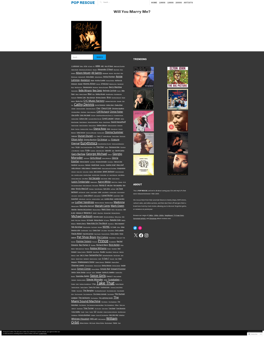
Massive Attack (97, 209)
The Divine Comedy (99, 294)
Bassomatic (74, 91)
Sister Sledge (81, 272)
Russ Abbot (109, 252)
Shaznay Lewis (77, 265)
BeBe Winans (85, 90)
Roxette (89, 252)
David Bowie (106, 122)
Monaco (83, 220)
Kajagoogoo (93, 182)
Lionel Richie (107, 195)
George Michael (96, 154)
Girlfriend (86, 158)
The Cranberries (87, 294)
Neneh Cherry (81, 223)
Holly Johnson (76, 168)
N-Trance (106, 220)
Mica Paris (100, 213)
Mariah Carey (102, 205)
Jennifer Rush (95, 175)
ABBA (97, 66)
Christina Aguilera (118, 108)
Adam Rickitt (74, 69)
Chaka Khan (119, 105)
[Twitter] (135, 228)
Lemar (88, 192)
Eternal (75, 143)
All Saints (96, 72)
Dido (108, 129)
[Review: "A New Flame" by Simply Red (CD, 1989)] (143, 121)
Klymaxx (91, 189)
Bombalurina (118, 94)
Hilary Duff (120, 165)
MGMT (95, 213)
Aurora (98, 84)
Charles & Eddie (80, 108)
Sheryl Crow (97, 265)
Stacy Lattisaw (117, 276)
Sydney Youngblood (85, 284)
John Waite (85, 178)
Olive (118, 227)
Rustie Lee (115, 252)
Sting (105, 280)
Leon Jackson (121, 192)
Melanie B (79, 213)
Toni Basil (112, 308)
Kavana (120, 182)
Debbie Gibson (102, 125)
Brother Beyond (116, 97)
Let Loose (74, 195)
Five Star (100, 147)
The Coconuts (78, 294)
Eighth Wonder (107, 136)
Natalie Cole (115, 220)
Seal (116, 259)
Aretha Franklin (100, 80)
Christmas (153, 218)
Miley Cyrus (118, 217)
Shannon (108, 262)
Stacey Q (110, 276)
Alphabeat (105, 73)
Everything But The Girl (104, 144)
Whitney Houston (80, 318)
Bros (109, 97)
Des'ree (77, 129)
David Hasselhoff (118, 122)
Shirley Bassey (106, 265)
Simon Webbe (95, 269)
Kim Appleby (117, 185)
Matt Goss (106, 209)
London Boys (108, 199)
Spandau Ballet (82, 276)
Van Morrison (122, 312)
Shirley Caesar (116, 265)
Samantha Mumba (108, 255)
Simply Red (105, 269)
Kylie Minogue (99, 189)
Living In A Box (96, 199)
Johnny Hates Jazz (76, 178)
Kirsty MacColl (82, 188)
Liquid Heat (116, 195)
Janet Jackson (108, 171)
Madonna (119, 202)
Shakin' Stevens (99, 262)
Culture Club (83, 119)
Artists (188, 2)
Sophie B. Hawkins (108, 272)
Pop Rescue (83, 2)
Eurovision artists (139, 218)
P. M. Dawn (104, 230)
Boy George (91, 97)
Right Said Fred (80, 248)
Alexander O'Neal (105, 69)
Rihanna (87, 248)
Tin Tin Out (98, 308)
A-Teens (90, 66)
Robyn (109, 248)
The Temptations (109, 305)
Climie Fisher (116, 111)
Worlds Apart (108, 323)
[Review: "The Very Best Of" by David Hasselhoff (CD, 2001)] (143, 77)
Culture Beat (74, 119)
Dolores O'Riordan (91, 132)
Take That (105, 283)
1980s (162, 2)
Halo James (81, 165)
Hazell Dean (95, 165)
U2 (95, 311)
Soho (93, 272)
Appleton (85, 80)
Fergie (77, 147)
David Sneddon (83, 125)
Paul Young (97, 234)
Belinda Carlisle (109, 90)
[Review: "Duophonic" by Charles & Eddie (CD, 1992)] (143, 143)
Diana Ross (100, 128)
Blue (90, 94)
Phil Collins (102, 237)
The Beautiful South (100, 291)
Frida (87, 150)
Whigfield (121, 315)
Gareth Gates (119, 150)
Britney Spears (101, 97)
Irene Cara (85, 172)
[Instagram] (140, 228)
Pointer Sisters (83, 241)
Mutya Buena (98, 220)
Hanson (87, 165)
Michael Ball (107, 213)
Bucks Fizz (79, 101)
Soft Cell (88, 272)
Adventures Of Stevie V (85, 69)
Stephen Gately (81, 280)
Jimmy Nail (103, 175)
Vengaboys (74, 315)
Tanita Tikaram (119, 284)
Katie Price (114, 182)
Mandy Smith (75, 206)
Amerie (111, 73)
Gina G (110, 154)
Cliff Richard (103, 111)
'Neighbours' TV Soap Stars (174, 215)
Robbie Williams (98, 248)
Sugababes (114, 279)
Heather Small (111, 165)
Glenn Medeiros (106, 158)
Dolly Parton (81, 132)
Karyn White (104, 181)
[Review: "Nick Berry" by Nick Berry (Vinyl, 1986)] (143, 99)
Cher (98, 108)
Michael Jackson (82, 216)
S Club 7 (105, 258)
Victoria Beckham (84, 315)
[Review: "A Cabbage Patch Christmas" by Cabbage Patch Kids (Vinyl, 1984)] (177, 99)
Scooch (112, 259)
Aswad (80, 84)
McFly (113, 209)
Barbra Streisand (103, 87)
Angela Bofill (81, 77)
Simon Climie (84, 268)
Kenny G (102, 185)
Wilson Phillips (100, 323)
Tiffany (117, 305)
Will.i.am (93, 319)
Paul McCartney (88, 234)
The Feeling (110, 294)
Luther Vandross (84, 202)
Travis (86, 312)
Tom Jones (105, 308)
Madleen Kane (109, 202)
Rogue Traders (81, 252)
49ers (81, 66)
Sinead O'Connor (118, 269)
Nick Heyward (119, 223)
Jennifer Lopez (78, 175)
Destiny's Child (84, 129)
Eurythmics (88, 143)
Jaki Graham (98, 172)
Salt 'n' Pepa (84, 255)
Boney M (73, 97)
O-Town (113, 227)
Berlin (119, 91)
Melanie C (88, 213)
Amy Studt (117, 73)
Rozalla (102, 252)
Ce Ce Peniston (100, 105)
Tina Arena (80, 308)
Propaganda (112, 241)
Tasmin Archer (75, 287)
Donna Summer (114, 132)
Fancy (73, 147)
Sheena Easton (89, 265)
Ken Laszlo (95, 185)
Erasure (115, 139)
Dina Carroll (114, 129)
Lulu (72, 202)
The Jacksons (84, 297)
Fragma (82, 150)
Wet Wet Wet (113, 315)
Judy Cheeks (104, 178)
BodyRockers (109, 94)
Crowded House (118, 115)
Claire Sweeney (91, 112)
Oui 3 (90, 230)
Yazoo (115, 323)
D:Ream (117, 119)
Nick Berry (111, 223)
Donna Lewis (100, 132)
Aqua (92, 80)
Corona (93, 115)
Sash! (99, 259)
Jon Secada (94, 178)
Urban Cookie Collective (110, 312)
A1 (94, 66)
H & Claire (110, 162)
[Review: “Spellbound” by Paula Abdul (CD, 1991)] (86, 36)
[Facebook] (141, 235)
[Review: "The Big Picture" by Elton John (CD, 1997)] (177, 77)
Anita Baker (90, 77)
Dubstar (74, 136)
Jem (72, 175)
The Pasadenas (112, 302)
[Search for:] (111, 2)
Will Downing (101, 319)
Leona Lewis (112, 192)
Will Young (92, 323)
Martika (74, 209)
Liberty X (80, 195)
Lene (99, 192)
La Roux (113, 189)
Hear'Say (102, 165)
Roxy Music (96, 252)
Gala (113, 150)
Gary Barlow (78, 154)
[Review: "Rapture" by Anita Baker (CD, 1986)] (177, 143)
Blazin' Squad (83, 94)
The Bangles (88, 290)
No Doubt (94, 227)
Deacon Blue (92, 125)
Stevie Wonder (94, 279)
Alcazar (95, 69)
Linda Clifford (88, 195)
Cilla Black (83, 112)
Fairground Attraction (118, 144)
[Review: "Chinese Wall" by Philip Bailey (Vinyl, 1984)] (177, 121)
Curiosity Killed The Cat (94, 119)
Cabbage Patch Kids (110, 101)
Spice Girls (98, 275)
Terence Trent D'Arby (116, 287)
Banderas (95, 87)
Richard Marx (102, 245)
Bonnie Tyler (81, 97)
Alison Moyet (83, 72)
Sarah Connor (93, 259)
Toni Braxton (120, 308)
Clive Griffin (75, 115)
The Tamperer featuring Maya (95, 305)
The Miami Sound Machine (95, 299)
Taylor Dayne (84, 287)
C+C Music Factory (94, 100)
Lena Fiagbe (93, 192)
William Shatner (84, 323)
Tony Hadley (75, 312)
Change (73, 108)
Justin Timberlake (80, 181)
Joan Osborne (113, 175)
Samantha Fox (95, 255)
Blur (93, 94)
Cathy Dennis (84, 104)
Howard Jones (96, 168)
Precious (94, 241)
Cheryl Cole (106, 108)
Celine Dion (110, 105)
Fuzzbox (92, 150)
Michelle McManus (109, 217)
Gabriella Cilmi (100, 150)
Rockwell (114, 248)
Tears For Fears (94, 287)
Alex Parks (116, 69)
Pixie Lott (119, 237)
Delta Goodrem (112, 125)
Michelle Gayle (98, 217)
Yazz (119, 323)
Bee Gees (97, 90)
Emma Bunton (90, 139)
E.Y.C (95, 136)
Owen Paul (96, 230)
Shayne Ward (115, 262)
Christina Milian (75, 112)
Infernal (73, 172)
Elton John (77, 139)
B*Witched (104, 84)
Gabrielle (108, 150)
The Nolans (104, 302)
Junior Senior (116, 178)
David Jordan (74, 125)
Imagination (121, 168)
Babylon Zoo (113, 84)
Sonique (98, 272)
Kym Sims (106, 189)
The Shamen (82, 305)
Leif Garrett (82, 192)
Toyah (82, 312)
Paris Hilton (111, 230)
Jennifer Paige (87, 175)
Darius (100, 122)
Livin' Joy (88, 199)
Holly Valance (86, 168)
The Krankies (94, 298)
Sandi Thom (79, 259)
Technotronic (105, 287)
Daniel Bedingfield (93, 122)
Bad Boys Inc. (78, 87)
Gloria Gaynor (84, 162)
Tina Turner (88, 308)
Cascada (119, 101)
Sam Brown (116, 255)
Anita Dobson (98, 77)
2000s (179, 2)
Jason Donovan (119, 172)
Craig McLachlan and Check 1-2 (104, 115)
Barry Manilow (115, 87)
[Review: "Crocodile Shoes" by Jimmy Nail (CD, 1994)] (143, 165)
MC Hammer (119, 209)
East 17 (99, 136)
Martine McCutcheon (84, 209)
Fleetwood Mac (114, 147)
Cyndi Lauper (108, 118)
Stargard (73, 280)
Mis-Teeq (77, 220)
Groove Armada (101, 162)
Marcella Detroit (87, 206)
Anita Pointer (109, 76)
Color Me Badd (85, 115)
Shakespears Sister (86, 262)
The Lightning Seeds (106, 298)
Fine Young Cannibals (86, 147)
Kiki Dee (110, 185)
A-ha (85, 66)
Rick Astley (114, 244)
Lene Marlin (105, 192)
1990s (170, 2)
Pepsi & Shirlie (105, 234)
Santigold (86, 259)
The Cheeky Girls (111, 291)
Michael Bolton (115, 213)
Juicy (109, 178)
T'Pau (94, 284)
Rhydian (93, 245)
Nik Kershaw (76, 227)
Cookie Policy (43, 333)
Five (94, 147)
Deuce (91, 129)
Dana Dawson (83, 122)
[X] (135, 235)
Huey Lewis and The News (109, 168)
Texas (73, 291)
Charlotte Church (90, 108)
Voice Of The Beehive (102, 315)
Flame (106, 147)
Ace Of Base (109, 66)
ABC (102, 66)
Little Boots (82, 199)
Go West (92, 162)
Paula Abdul (76, 233)
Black (77, 94)
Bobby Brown (100, 94)
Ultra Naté (100, 312)
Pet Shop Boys (86, 237)
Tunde (91, 312)
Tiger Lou (122, 305)
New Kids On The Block (97, 223)
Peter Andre (114, 234)
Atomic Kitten (89, 83)
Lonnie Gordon (119, 199)
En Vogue (102, 139)
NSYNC (106, 226)
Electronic (122, 136)
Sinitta (73, 272)
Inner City (79, 172)
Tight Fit (73, 308)
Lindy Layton (97, 195)
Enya (109, 140)
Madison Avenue (99, 202)
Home (154, 2)
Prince (103, 240)
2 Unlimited (75, 66)
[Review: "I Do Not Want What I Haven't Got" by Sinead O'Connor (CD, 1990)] (177, 165)
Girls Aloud (95, 157)
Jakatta (91, 172)
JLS (108, 175)
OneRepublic (84, 230)
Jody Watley (121, 175)
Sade (77, 255)
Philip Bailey (112, 237)
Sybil (77, 284)
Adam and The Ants (119, 66)
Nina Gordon (87, 227)
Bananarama (87, 87)
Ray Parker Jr (84, 245)
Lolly (102, 199)
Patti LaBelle (119, 230)
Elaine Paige (115, 136)
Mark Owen (117, 205)
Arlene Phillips (110, 80)
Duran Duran (85, 135)
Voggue (93, 315)
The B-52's (79, 291)
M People (90, 220)
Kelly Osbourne (87, 185)
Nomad (100, 227)
